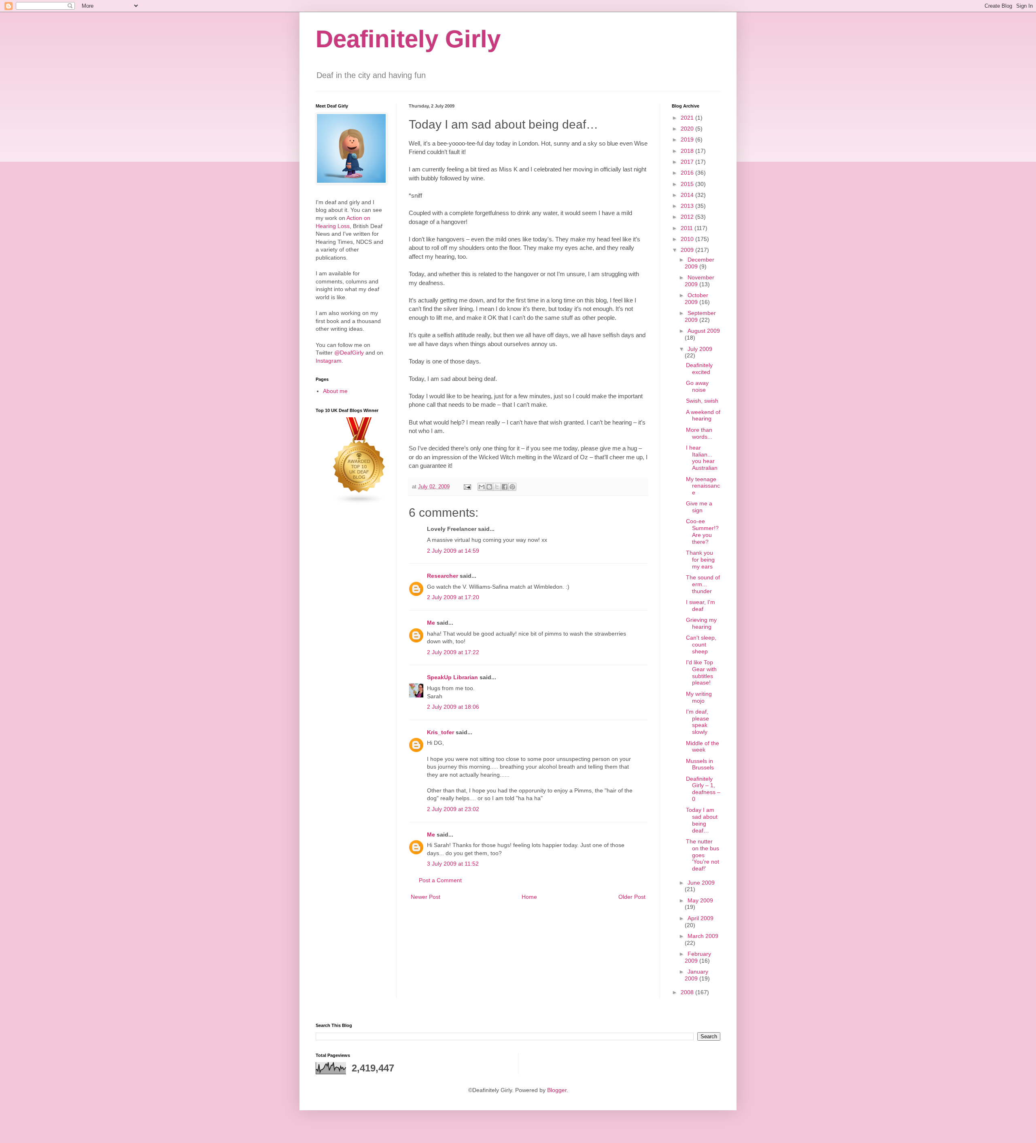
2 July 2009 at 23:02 (453, 809)
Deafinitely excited (699, 368)
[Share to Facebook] (505, 487)
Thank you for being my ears (700, 559)
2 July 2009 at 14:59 (453, 550)
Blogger (557, 1090)
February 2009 (698, 957)
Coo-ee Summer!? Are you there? (702, 531)
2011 (687, 228)
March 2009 (703, 936)
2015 (688, 184)
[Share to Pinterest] (512, 487)
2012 (688, 216)
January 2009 (696, 975)
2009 (688, 250)
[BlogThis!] (489, 487)
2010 (688, 239)
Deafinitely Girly (408, 39)
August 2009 (704, 330)
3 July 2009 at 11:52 (453, 863)
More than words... (699, 433)
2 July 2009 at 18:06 (453, 707)
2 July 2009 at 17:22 (453, 652)
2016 (688, 172)
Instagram (329, 360)
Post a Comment (440, 880)
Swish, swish (702, 400)
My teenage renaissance (703, 486)
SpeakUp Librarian (452, 677)
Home (529, 897)
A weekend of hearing (703, 415)
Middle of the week (702, 746)
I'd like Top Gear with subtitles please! (701, 672)
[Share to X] (497, 487)
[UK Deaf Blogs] (359, 502)
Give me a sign (699, 506)
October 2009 (696, 298)
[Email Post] (467, 487)
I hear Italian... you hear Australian (702, 457)
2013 (688, 206)
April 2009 (700, 918)
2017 (688, 161)
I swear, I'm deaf (700, 605)
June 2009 (701, 882)
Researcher (442, 576)
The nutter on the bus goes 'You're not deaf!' (702, 855)
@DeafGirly (349, 352)
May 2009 (700, 900)
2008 (688, 992)
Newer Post (425, 897)
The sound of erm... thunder (703, 584)
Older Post (631, 897)
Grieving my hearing (701, 623)
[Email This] (482, 487)
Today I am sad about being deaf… (702, 820)
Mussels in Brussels (700, 764)
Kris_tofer (440, 732)
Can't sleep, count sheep (701, 644)
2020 (688, 128)
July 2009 (700, 349)
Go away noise (697, 386)
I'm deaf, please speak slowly (697, 721)
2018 (688, 151)
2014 (688, 195)
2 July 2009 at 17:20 (453, 597)
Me (431, 622)
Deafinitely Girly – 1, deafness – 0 (703, 788)
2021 (688, 117)
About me (335, 391)
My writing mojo (699, 697)
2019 (688, 139)
